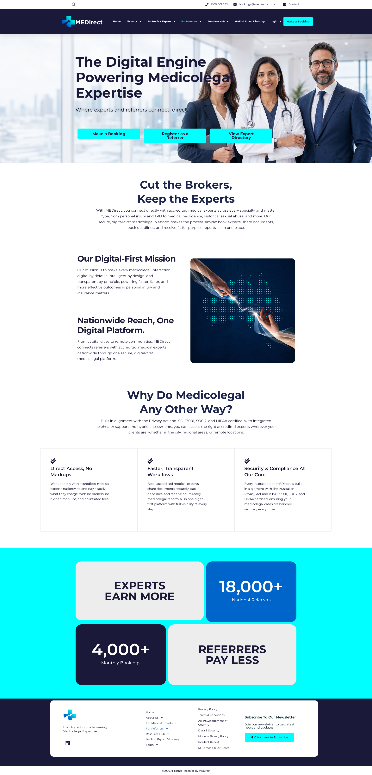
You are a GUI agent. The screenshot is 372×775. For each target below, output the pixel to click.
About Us (132, 21)
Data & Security (208, 730)
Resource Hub (216, 21)
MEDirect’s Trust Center (214, 748)
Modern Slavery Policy (213, 736)
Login (273, 21)
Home (117, 21)
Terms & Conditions (211, 715)
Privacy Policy (207, 709)
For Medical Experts (159, 21)
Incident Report (208, 742)
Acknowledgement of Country (212, 722)
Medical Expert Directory (250, 21)
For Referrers (189, 21)
